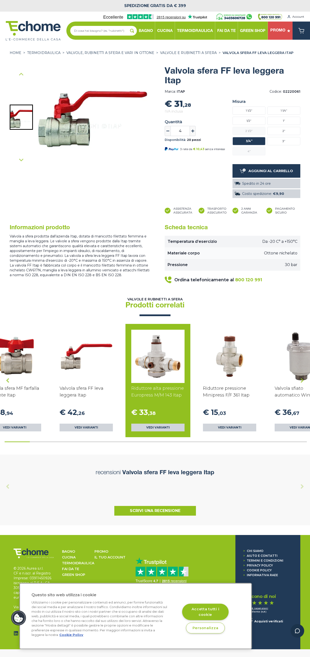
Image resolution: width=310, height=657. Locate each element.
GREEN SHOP (73, 575)
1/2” (249, 120)
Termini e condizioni (263, 560)
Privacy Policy (258, 565)
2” (283, 131)
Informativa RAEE (260, 575)
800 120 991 (248, 280)
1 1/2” (249, 110)
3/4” (249, 141)
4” (249, 151)
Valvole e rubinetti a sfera (188, 53)
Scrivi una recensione (155, 510)
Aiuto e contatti (260, 556)
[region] (135, 616)
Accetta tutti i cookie (205, 612)
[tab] (17, 441)
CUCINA (69, 557)
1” (284, 120)
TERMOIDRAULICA (44, 53)
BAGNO (68, 551)
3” (283, 141)
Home (15, 53)
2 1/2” (249, 131)
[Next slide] (21, 160)
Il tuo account (109, 557)
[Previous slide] (21, 74)
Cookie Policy (257, 570)
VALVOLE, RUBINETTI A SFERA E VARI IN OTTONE (110, 53)
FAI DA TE (70, 569)
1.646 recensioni (257, 608)
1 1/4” (284, 110)
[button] (21, 117)
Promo (101, 551)
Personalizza (205, 628)
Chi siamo (253, 551)
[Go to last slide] (8, 380)
